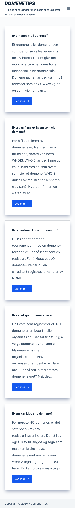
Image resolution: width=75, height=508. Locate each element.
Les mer (23, 102)
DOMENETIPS (20, 3)
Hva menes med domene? (30, 35)
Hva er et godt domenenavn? (32, 315)
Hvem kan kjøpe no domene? (32, 413)
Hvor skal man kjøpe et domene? (35, 230)
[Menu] (68, 8)
